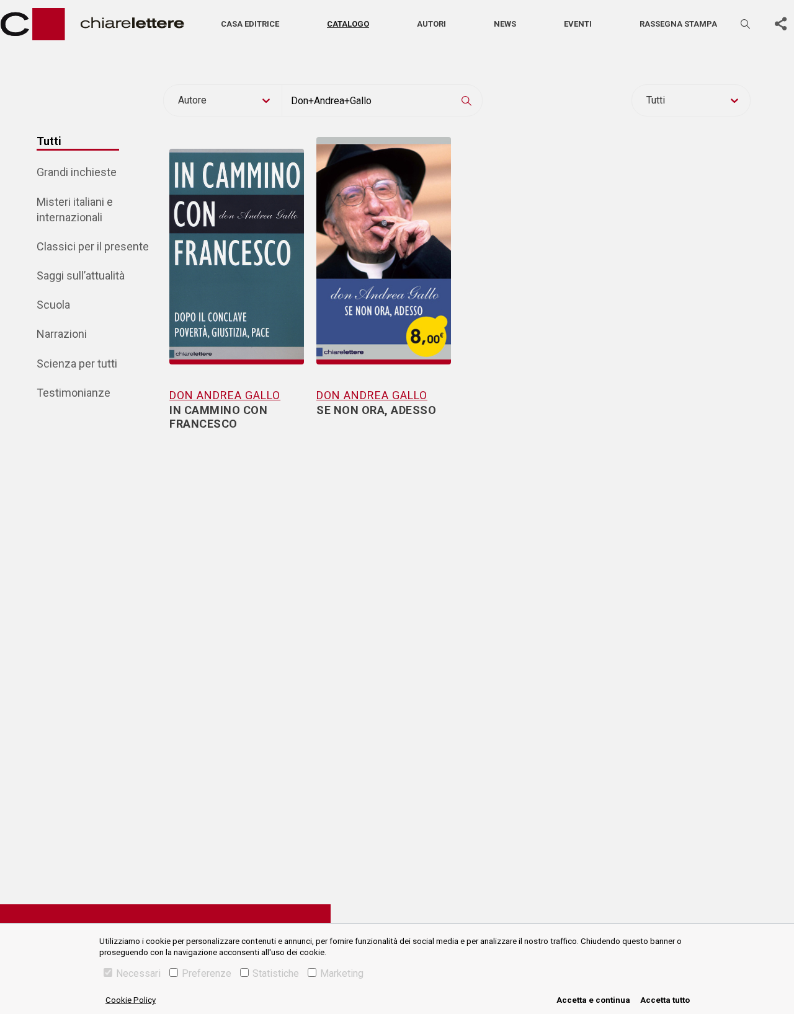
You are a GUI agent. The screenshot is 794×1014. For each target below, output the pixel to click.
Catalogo (348, 24)
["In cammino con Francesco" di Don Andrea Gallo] (236, 243)
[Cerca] (746, 23)
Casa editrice (250, 24)
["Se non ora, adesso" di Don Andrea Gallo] (383, 243)
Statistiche (275, 973)
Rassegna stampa (678, 24)
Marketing (342, 973)
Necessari (138, 973)
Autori (431, 24)
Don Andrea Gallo (224, 395)
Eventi (578, 24)
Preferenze (206, 973)
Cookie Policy (130, 1000)
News (505, 24)
